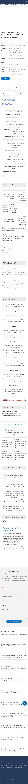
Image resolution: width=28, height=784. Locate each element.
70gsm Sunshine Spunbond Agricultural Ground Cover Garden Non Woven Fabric (13, 656)
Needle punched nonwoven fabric (10, 634)
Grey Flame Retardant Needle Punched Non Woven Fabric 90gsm (13, 750)
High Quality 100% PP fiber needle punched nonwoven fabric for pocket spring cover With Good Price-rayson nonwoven (13, 727)
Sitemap (14, 782)
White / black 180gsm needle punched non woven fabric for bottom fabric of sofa (13, 703)
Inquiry (5, 78)
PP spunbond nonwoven (17, 491)
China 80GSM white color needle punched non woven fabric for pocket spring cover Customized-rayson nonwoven (13, 680)
